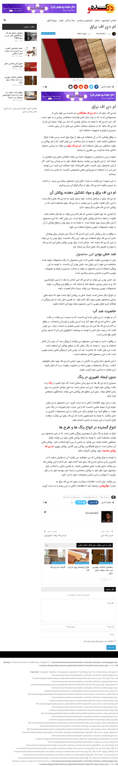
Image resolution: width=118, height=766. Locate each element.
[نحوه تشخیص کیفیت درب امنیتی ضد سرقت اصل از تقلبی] (30, 51)
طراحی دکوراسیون (109, 20)
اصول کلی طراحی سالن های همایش (13, 65)
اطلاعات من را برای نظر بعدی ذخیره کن (98, 641)
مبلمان (97, 20)
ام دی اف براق (105, 497)
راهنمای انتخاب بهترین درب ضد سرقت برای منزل (14, 80)
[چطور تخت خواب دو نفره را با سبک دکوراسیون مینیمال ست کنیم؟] (30, 95)
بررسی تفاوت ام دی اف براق (71, 497)
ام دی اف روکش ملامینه (90, 497)
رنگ (50, 383)
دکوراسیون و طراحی (85, 20)
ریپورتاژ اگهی (52, 20)
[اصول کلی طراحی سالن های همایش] (30, 66)
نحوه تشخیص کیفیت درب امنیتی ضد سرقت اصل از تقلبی (13, 51)
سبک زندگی (70, 20)
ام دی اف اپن (107, 535)
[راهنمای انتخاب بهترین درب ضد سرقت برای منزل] (102, 556)
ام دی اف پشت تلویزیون (55, 535)
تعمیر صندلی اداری (29, 111)
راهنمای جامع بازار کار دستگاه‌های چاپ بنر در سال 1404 (14, 35)
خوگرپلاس (104, 486)
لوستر (61, 20)
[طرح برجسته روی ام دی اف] (78, 556)
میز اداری (7, 108)
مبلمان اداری (32, 108)
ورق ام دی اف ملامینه (48, 33)
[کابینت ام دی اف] (54, 556)
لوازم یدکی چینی (19, 108)
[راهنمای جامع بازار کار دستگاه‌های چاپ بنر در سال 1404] (30, 36)
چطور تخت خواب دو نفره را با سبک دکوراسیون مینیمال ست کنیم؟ (12, 95)
